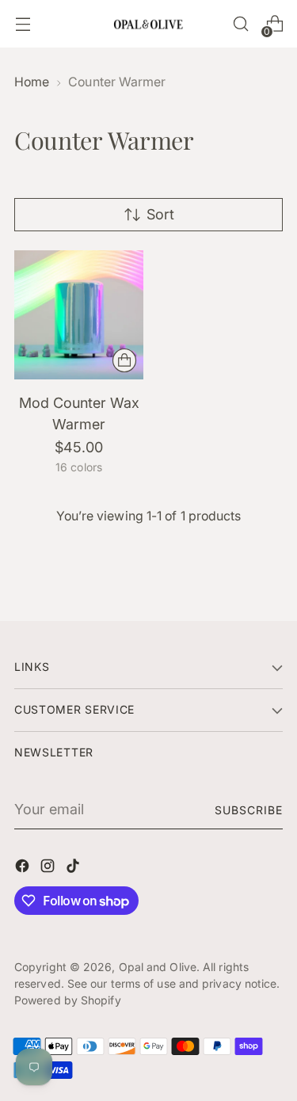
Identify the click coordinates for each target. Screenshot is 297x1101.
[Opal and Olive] (149, 23)
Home (31, 82)
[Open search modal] (240, 24)
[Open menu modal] (22, 24)
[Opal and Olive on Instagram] (49, 868)
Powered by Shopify (67, 1000)
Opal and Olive (157, 966)
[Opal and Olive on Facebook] (23, 868)
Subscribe (249, 810)
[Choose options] (124, 360)
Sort (160, 214)
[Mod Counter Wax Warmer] (78, 314)
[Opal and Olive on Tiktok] (74, 868)
